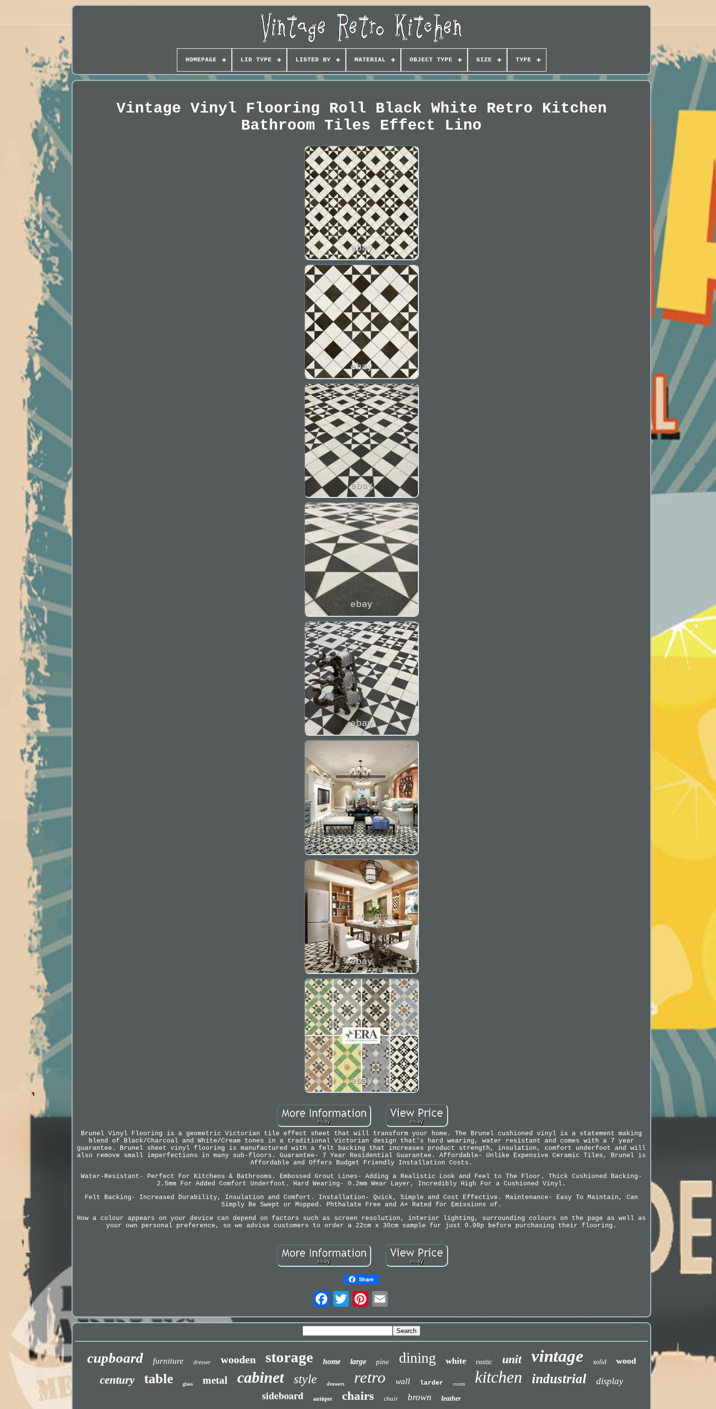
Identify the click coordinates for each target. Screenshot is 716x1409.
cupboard (115, 1358)
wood (626, 1361)
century (117, 1380)
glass (188, 1384)
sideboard (282, 1396)
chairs (358, 1395)
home (331, 1361)
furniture (168, 1361)
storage (289, 1357)
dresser (202, 1362)
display (609, 1381)
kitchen (498, 1377)
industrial (559, 1378)
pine (382, 1362)
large (358, 1361)
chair (391, 1398)
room (459, 1384)
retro (370, 1377)
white (456, 1361)
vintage (557, 1356)
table (158, 1378)
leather (451, 1398)
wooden (238, 1359)
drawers (335, 1384)
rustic (484, 1362)
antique (322, 1398)
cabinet (260, 1377)
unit (512, 1359)
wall (403, 1381)
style (305, 1379)
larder (431, 1383)
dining (417, 1358)
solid (599, 1362)
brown (420, 1397)
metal (215, 1380)
